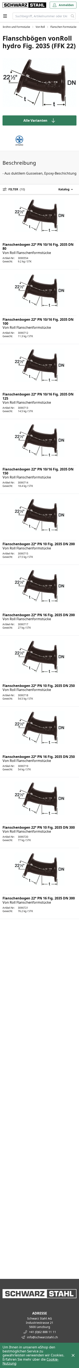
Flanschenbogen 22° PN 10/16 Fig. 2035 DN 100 (38, 321)
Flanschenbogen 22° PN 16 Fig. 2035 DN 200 (39, 615)
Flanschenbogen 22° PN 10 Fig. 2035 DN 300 (39, 827)
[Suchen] (73, 16)
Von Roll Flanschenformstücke (27, 252)
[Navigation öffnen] (5, 16)
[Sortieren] (61, 189)
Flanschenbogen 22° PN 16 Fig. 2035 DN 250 (39, 756)
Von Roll (40, 27)
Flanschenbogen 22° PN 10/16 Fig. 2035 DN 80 (38, 246)
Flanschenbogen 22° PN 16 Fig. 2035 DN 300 (39, 898)
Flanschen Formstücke (63, 27)
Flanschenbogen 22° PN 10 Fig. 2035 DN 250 (39, 685)
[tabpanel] (39, 82)
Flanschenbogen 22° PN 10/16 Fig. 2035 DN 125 (38, 396)
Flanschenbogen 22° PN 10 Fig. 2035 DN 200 (39, 544)
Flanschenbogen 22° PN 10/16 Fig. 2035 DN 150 (38, 471)
